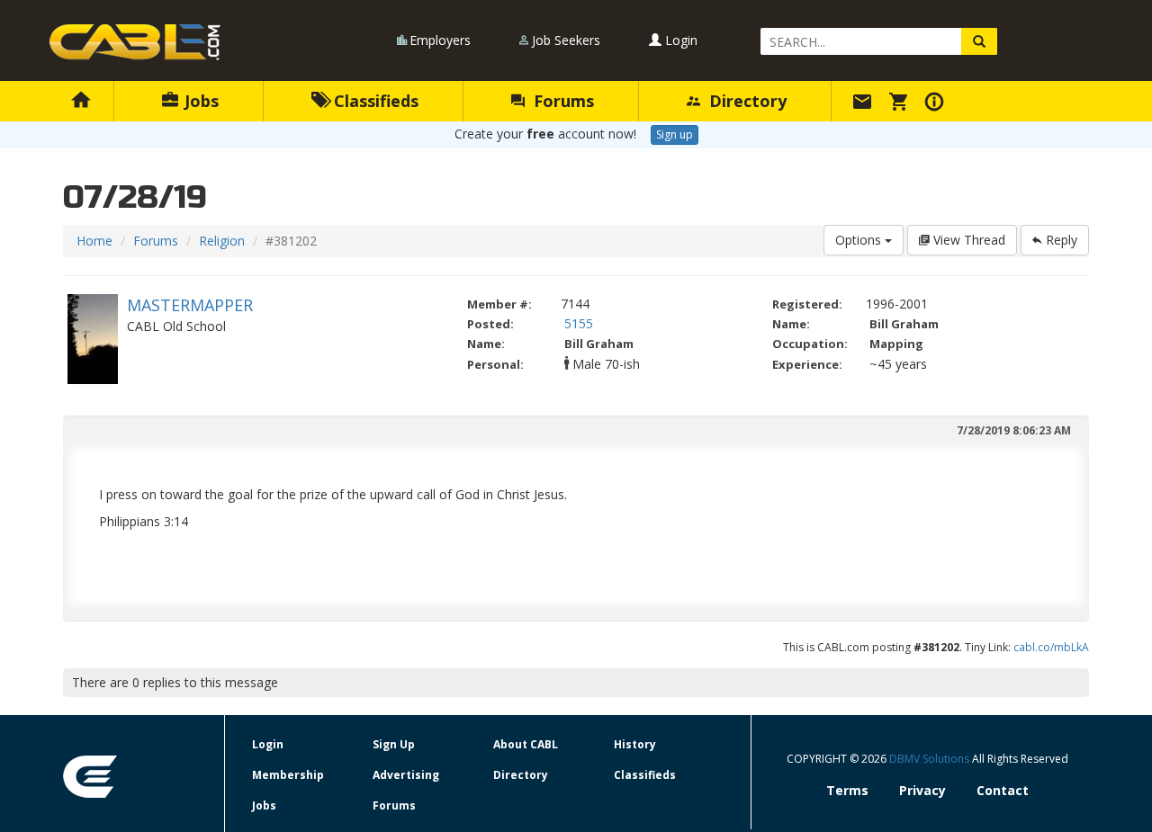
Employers (440, 40)
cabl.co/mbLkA (1051, 647)
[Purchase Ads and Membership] (901, 101)
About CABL (525, 744)
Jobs (199, 101)
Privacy (922, 790)
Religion (222, 240)
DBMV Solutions (930, 758)
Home (94, 240)
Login (680, 40)
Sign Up (394, 744)
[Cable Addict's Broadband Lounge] (135, 42)
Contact (1002, 790)
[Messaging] (865, 101)
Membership (288, 775)
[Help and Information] (937, 101)
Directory (746, 101)
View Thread (967, 239)
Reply (1059, 239)
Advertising (406, 775)
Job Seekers (566, 40)
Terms (847, 790)
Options (860, 239)
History (635, 744)
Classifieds (373, 101)
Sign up (674, 134)
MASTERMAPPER (190, 305)
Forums (561, 101)
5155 (578, 323)
